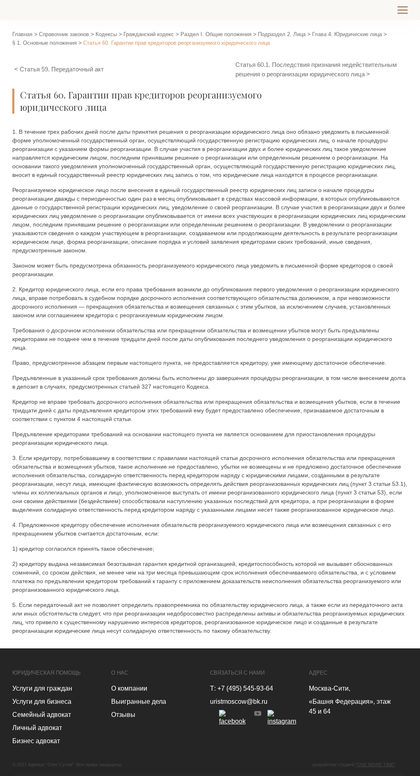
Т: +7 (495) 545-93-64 (241, 688)
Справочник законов (64, 34)
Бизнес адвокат (36, 740)
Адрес (318, 673)
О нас (119, 673)
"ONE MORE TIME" (375, 764)
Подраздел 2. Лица (282, 34)
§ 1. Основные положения (44, 43)
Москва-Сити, (329, 688)
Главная (22, 34)
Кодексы (106, 34)
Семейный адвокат (41, 714)
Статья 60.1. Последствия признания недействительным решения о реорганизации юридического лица (316, 69)
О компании (129, 688)
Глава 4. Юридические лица (347, 34)
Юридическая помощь (46, 673)
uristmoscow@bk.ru (238, 701)
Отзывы (123, 714)
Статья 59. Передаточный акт (62, 69)
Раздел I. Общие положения (215, 34)
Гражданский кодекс (148, 34)
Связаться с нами (237, 673)
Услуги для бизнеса (41, 701)
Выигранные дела (138, 701)
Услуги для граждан (42, 688)
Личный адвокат (37, 727)
